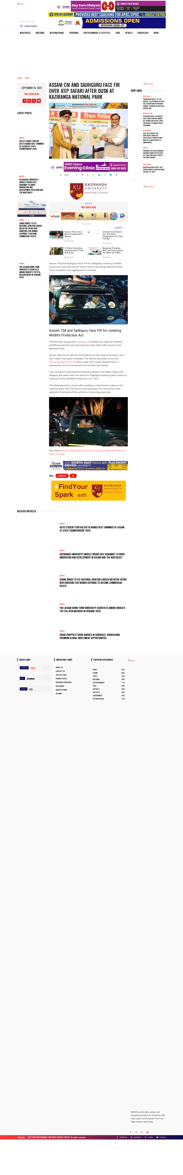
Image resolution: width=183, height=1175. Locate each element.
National (147, 164)
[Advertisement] (91, 54)
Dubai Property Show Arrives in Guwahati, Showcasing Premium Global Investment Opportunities (90, 636)
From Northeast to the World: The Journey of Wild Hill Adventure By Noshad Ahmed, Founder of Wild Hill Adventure (154, 103)
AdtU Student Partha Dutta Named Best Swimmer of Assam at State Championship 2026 (31, 145)
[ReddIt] (104, 174)
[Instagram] (29, 101)
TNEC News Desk (31, 94)
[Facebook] (25, 101)
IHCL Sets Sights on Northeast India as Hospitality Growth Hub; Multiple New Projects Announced (153, 138)
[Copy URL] (116, 174)
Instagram (137, 1137)
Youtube (163, 1137)
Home (19, 78)
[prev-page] (132, 179)
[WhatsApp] (93, 174)
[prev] (43, 667)
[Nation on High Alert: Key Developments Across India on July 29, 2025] (136, 168)
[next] (47, 667)
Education (147, 113)
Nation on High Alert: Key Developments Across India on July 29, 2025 (153, 169)
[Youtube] (39, 101)
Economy (147, 130)
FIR (73, 475)
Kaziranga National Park (62, 362)
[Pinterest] (87, 174)
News (27, 78)
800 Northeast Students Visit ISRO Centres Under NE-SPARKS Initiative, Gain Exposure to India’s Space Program (153, 121)
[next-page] (136, 179)
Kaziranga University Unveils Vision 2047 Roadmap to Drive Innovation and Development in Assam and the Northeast (31, 186)
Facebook (123, 1137)
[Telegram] (110, 174)
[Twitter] (34, 101)
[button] (28, 26)
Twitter (150, 1137)
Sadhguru (83, 342)
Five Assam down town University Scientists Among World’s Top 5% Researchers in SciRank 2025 (30, 272)
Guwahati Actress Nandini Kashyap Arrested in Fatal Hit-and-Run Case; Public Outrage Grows (153, 154)
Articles (147, 96)
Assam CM (62, 475)
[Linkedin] (99, 174)
